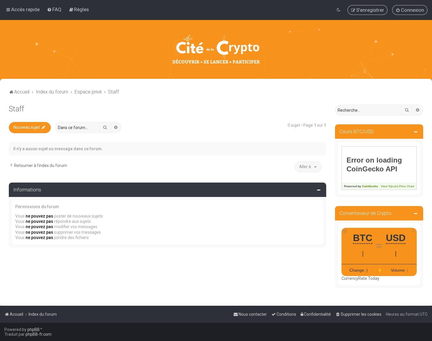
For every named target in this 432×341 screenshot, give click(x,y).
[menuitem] (54, 9)
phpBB (33, 329)
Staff (16, 109)
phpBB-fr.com (38, 334)
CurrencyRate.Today (360, 278)
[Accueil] (216, 49)
